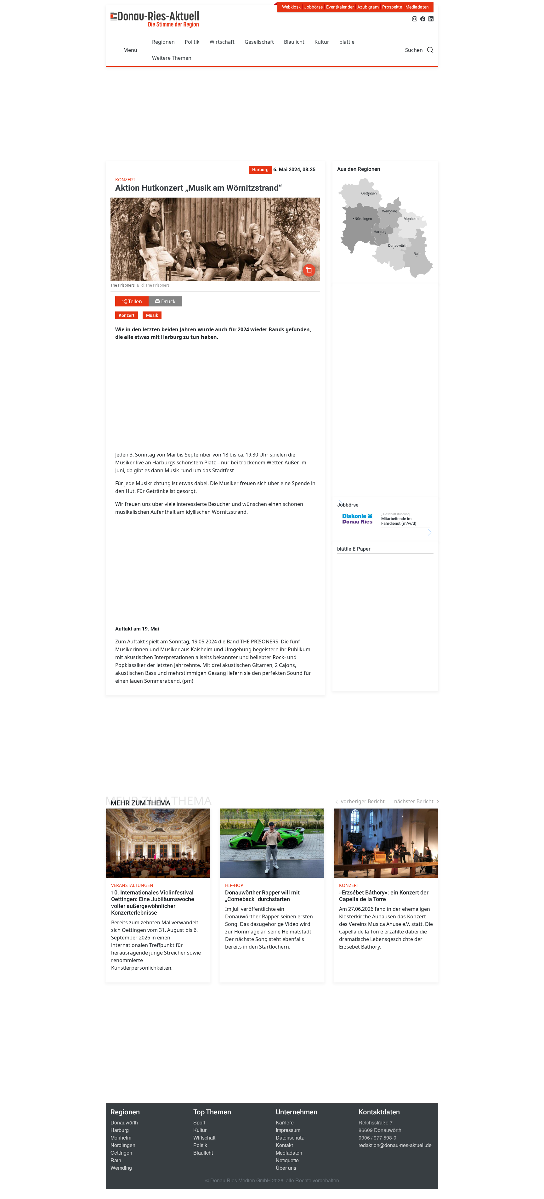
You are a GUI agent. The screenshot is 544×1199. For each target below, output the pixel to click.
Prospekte (392, 6)
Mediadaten (417, 6)
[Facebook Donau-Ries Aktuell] (422, 18)
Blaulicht (294, 41)
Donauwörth (124, 1122)
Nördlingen (122, 1145)
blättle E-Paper (354, 549)
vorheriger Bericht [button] (363, 801)
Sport (199, 1122)
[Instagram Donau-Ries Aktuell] (414, 18)
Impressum (288, 1130)
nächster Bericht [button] (414, 801)
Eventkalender (340, 6)
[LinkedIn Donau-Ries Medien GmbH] (431, 18)
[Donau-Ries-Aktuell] (154, 19)
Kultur (321, 41)
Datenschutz (290, 1137)
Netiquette (287, 1160)
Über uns (286, 1167)
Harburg (119, 1130)
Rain (115, 1160)
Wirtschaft (222, 41)
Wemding (121, 1167)
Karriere (285, 1122)
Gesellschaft (259, 41)
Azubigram (368, 6)
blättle (346, 41)
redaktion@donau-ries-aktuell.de (395, 1145)
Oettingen (121, 1152)
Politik (192, 41)
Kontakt (284, 1145)
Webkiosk (291, 6)
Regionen (163, 41)
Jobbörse (313, 6)
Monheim (120, 1137)
